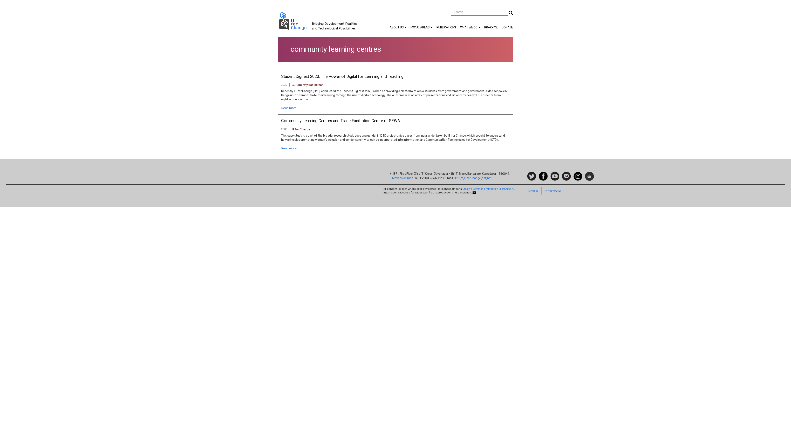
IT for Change (301, 129)
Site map (533, 190)
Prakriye (491, 27)
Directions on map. (402, 178)
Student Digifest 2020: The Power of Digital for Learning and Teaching (342, 76)
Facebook (543, 174)
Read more (289, 108)
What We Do (469, 27)
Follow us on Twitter (531, 176)
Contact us (566, 176)
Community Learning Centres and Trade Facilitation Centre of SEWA (340, 121)
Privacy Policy (553, 190)
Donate (507, 27)
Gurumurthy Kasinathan (307, 85)
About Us (397, 27)
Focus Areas (420, 27)
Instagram (577, 174)
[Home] (293, 21)
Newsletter (589, 174)
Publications (446, 27)
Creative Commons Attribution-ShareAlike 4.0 (488, 188)
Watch (554, 174)
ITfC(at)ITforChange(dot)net (472, 178)
